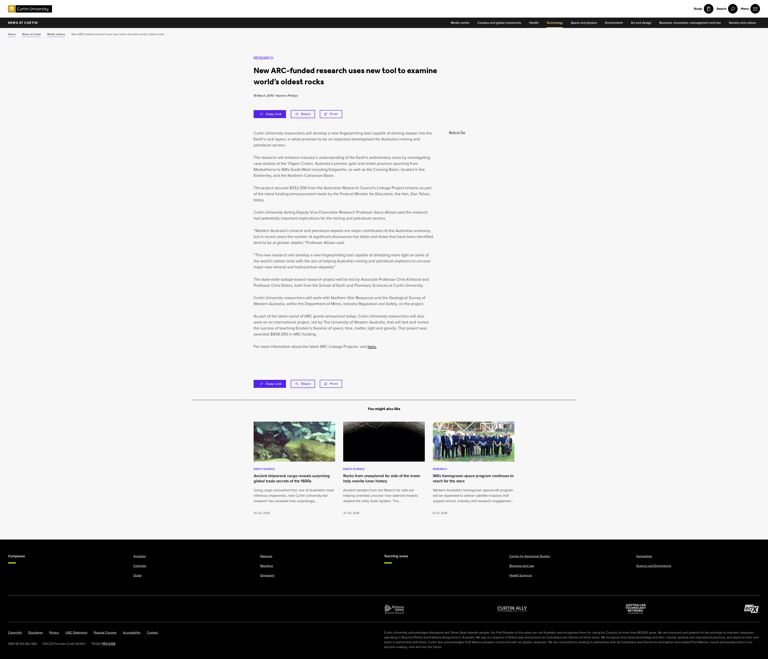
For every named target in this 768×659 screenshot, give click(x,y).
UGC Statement (76, 632)
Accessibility (132, 632)
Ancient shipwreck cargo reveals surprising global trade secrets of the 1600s (292, 478)
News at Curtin (23, 23)
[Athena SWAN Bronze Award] (394, 609)
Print (334, 114)
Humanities (644, 556)
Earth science (264, 469)
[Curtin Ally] (512, 609)
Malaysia (266, 556)
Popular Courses (105, 632)
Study (698, 9)
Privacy (54, 632)
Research (263, 58)
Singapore (267, 575)
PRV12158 (108, 643)
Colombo (139, 565)
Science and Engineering (653, 565)
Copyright (15, 632)
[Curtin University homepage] (30, 9)
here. (372, 346)
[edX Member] (752, 609)
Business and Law (521, 565)
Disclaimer (35, 632)
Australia (139, 556)
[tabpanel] (294, 469)
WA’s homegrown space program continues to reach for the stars (473, 478)
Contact (152, 632)
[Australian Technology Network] (636, 609)
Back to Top (457, 132)
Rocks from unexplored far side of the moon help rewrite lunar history (381, 478)
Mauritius (266, 565)
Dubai (137, 575)
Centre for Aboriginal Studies (529, 556)
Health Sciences (520, 575)
